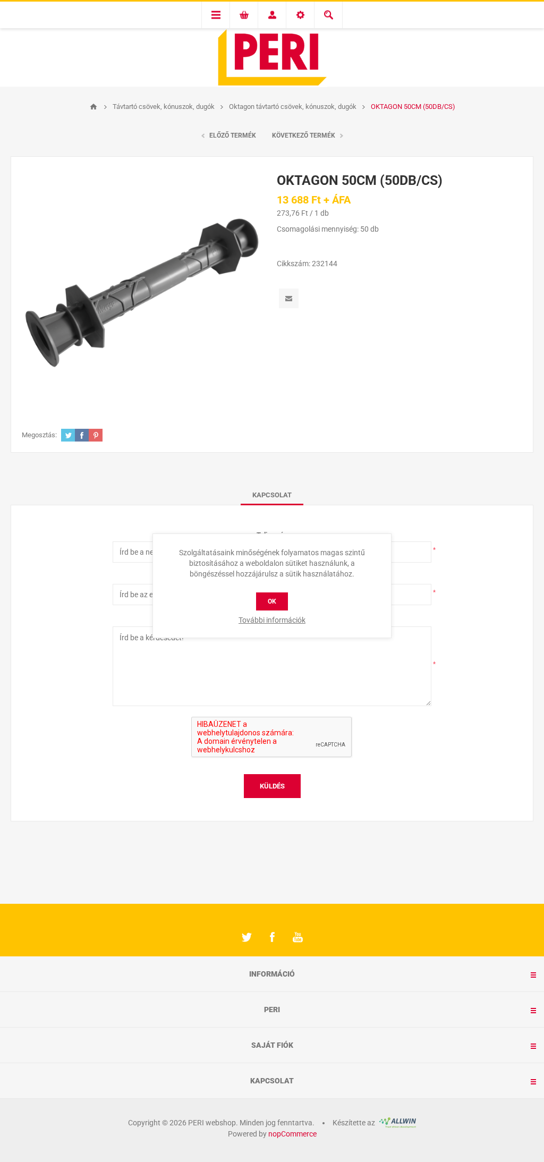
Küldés (272, 786)
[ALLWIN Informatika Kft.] (396, 1122)
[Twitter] (246, 937)
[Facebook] (272, 937)
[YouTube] (297, 937)
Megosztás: (39, 435)
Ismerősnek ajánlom (289, 298)
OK (272, 601)
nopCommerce (292, 1134)
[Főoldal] (93, 106)
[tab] (272, 495)
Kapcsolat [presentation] (272, 495)
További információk (272, 620)
